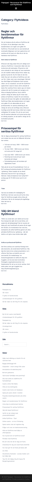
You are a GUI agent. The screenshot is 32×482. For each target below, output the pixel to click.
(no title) (5, 451)
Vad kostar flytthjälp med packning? (13, 375)
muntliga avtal (5, 110)
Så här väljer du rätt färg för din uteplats (15, 301)
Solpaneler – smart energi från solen (13, 366)
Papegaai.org (6, 289)
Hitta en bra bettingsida (9, 387)
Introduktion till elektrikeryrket (11, 369)
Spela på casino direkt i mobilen (12, 393)
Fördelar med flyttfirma (9, 438)
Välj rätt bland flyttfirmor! (10, 212)
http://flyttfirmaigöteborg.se (10, 268)
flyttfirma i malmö (12, 97)
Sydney (27, 479)
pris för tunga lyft (16, 151)
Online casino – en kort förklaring (12, 421)
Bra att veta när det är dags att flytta (14, 441)
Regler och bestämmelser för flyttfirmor (12, 34)
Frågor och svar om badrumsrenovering (14, 427)
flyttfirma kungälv (12, 197)
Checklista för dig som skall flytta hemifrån (15, 445)
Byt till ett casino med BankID (11, 314)
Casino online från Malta (10, 384)
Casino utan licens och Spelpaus (12, 390)
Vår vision (5, 292)
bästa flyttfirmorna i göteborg (12, 232)
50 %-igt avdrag (18, 173)
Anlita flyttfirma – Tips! (9, 418)
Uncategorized (7, 326)
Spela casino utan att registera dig (13, 424)
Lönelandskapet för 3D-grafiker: (12, 298)
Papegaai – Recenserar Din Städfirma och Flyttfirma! (16, 4)
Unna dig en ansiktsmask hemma (12, 404)
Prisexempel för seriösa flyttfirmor (12, 130)
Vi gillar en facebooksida (10, 295)
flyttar (5, 44)
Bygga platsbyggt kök (9, 363)
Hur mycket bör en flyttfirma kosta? (13, 436)
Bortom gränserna (8, 372)
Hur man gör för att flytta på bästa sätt (14, 448)
